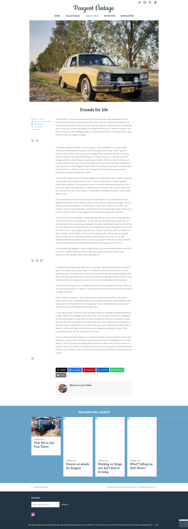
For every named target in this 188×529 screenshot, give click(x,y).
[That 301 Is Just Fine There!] (46, 426)
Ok (157, 525)
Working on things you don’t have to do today (110, 468)
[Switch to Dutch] (155, 2)
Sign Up (64, 504)
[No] (185, 525)
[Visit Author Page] (62, 388)
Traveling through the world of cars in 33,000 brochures (130, 487)
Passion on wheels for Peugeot (77, 466)
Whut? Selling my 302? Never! (141, 466)
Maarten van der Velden (42, 121)
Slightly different (39, 487)
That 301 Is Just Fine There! (44, 445)
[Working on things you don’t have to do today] (126, 437)
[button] (62, 370)
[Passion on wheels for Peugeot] (94, 437)
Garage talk (38, 124)
